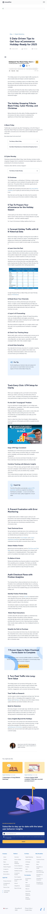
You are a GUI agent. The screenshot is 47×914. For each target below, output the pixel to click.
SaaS (26, 882)
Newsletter (5, 871)
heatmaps (16, 700)
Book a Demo (6, 874)
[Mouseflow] (6, 2)
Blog (11, 34)
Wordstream (15, 294)
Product (27, 866)
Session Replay (17, 859)
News (4, 862)
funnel (25, 596)
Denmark (6, 892)
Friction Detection (18, 865)
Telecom (27, 888)
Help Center (6, 864)
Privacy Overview (7, 881)
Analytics (27, 864)
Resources (38, 857)
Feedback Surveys (18, 870)
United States (7, 890)
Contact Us (5, 869)
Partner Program (7, 866)
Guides (38, 862)
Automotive (28, 891)
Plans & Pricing (17, 888)
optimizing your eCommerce (15, 727)
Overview (16, 857)
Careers (5, 859)
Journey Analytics (18, 868)
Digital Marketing (19, 34)
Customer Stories (40, 859)
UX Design (27, 862)
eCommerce (28, 859)
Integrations (17, 885)
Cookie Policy (28, 910)
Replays (10, 700)
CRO (26, 869)
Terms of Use (6, 887)
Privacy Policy (9, 837)
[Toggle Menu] (44, 2)
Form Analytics (24, 537)
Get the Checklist (23, 666)
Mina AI (16, 883)
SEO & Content (28, 871)
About (4, 857)
